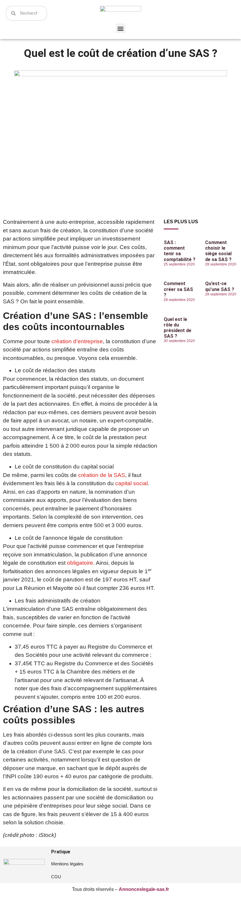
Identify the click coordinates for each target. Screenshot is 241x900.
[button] (120, 28)
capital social (131, 483)
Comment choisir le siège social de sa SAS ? (218, 251)
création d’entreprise (77, 341)
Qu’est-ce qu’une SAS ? (219, 286)
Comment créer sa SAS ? (178, 289)
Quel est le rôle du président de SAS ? (177, 328)
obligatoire (80, 563)
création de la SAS (101, 475)
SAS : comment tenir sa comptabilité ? (179, 251)
